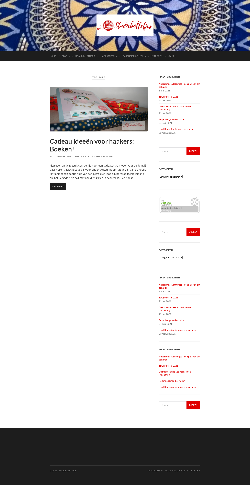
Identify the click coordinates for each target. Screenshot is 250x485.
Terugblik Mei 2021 (168, 96)
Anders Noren (180, 470)
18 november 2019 (60, 156)
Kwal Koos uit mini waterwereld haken (178, 129)
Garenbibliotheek (133, 56)
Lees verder (58, 186)
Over (171, 56)
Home (53, 56)
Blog (64, 56)
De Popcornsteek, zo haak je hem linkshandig (175, 108)
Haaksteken (108, 56)
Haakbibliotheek (85, 56)
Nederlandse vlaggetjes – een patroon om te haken (179, 85)
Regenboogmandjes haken (172, 119)
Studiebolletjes (67, 470)
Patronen (157, 56)
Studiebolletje (84, 156)
